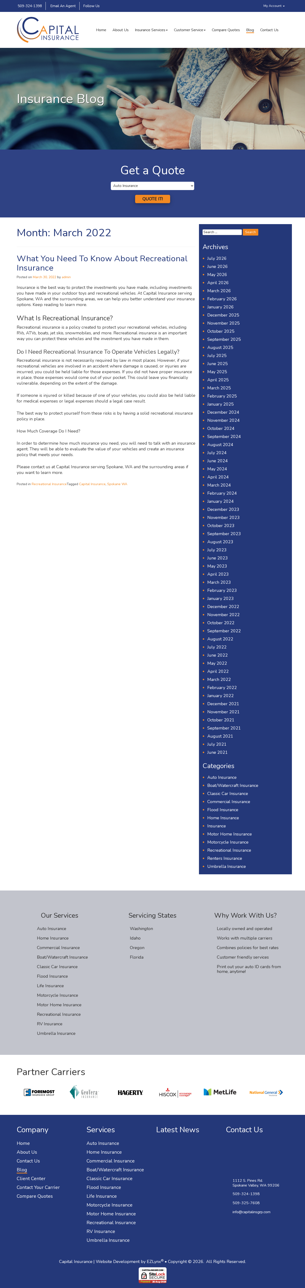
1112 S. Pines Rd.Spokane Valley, (256, 1183)
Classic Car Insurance (227, 793)
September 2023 (224, 534)
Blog (250, 30)
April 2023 (218, 574)
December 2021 (223, 704)
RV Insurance (49, 1023)
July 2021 (217, 744)
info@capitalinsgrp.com (251, 1212)
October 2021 (220, 720)
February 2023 (222, 590)
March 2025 (219, 388)
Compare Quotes (226, 30)
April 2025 (218, 380)
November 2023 (223, 517)
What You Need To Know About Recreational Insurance (102, 263)
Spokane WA (117, 484)
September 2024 (224, 436)
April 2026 (218, 283)
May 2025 (217, 372)
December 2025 (223, 315)
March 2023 (219, 582)
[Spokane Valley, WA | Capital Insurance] (48, 30)
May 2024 (217, 469)
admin (66, 277)
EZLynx (154, 1261)
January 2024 (220, 501)
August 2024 (220, 445)
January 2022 (220, 696)
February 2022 (222, 687)
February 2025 (222, 396)
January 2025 (220, 404)
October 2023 (220, 525)
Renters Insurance (224, 858)
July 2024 (217, 453)
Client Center (31, 1178)
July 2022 (217, 647)
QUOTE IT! (152, 199)
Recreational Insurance (49, 484)
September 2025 (224, 339)
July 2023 (217, 550)
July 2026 (217, 258)
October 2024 (220, 428)
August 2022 (220, 639)
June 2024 (217, 461)
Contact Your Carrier (38, 1187)
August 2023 (220, 542)
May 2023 (217, 566)
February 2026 (222, 299)
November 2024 (223, 420)
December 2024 (223, 412)
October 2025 (220, 331)
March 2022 (219, 679)
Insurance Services (150, 30)
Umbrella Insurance (226, 866)
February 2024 (222, 493)
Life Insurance (50, 985)
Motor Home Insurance (229, 834)
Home (101, 30)
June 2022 (217, 655)
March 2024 (219, 485)
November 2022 (223, 615)
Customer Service (188, 30)
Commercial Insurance (228, 802)
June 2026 (217, 266)
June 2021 (217, 752)
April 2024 (218, 477)
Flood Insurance (222, 810)
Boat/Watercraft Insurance (232, 785)
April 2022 (218, 671)
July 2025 (217, 355)
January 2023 (220, 598)
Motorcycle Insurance (228, 842)
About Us (120, 30)
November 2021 (223, 712)
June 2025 (217, 364)
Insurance (216, 826)
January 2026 (220, 307)
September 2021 (224, 728)
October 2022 (220, 623)
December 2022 (223, 606)
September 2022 (224, 631)
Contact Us (269, 30)
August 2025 (220, 347)
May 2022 (217, 663)
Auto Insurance (222, 777)
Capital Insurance (92, 484)
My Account (273, 6)
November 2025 (223, 323)
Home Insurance (223, 818)
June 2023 (217, 558)
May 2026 (217, 274)
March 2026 (219, 291)
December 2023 (223, 509)
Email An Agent (62, 6)
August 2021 (220, 736)
